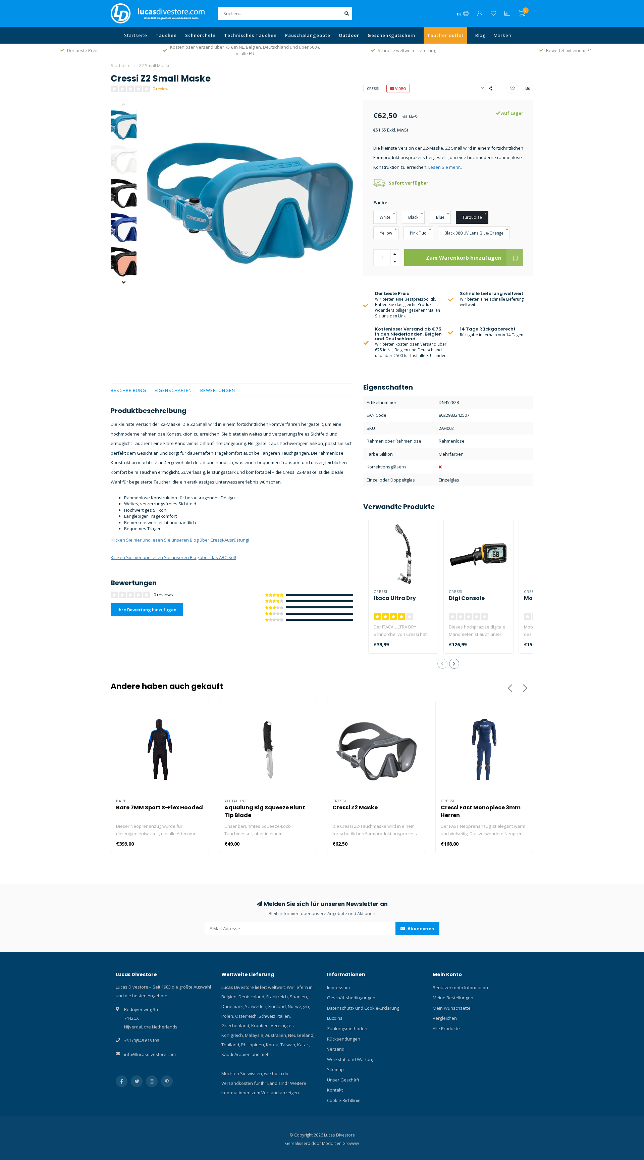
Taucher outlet (445, 35)
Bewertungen (217, 390)
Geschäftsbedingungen (351, 998)
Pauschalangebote (307, 35)
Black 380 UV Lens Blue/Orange (473, 233)
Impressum (338, 988)
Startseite (135, 35)
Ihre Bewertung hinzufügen (146, 610)
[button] (129, 105)
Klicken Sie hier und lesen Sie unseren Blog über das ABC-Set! (173, 557)
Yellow (386, 233)
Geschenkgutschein (391, 35)
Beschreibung (128, 390)
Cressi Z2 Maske (355, 807)
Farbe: (381, 202)
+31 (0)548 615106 (141, 1041)
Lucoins (334, 1018)
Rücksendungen (343, 1039)
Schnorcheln (200, 35)
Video (400, 88)
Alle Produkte (446, 1028)
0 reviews (162, 88)
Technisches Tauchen (250, 35)
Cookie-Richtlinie (344, 1100)
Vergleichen (445, 1018)
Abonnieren (420, 928)
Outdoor (349, 35)
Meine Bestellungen (453, 998)
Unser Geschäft (343, 1080)
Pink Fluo (418, 233)
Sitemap (335, 1069)
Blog (480, 35)
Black (413, 217)
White (385, 217)
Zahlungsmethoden (347, 1028)
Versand (335, 1049)
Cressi (373, 88)
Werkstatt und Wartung (350, 1059)
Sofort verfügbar (408, 183)
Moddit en (332, 1143)
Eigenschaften (173, 390)
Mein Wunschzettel (452, 1008)
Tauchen (166, 35)
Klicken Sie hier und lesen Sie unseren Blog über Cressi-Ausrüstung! (180, 540)
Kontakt (335, 1090)
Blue (440, 217)
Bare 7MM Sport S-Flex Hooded (159, 807)
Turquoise (472, 217)
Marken (503, 35)
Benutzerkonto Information (460, 988)
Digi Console (467, 598)
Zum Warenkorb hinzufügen (463, 257)
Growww (350, 1143)
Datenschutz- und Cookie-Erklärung (363, 1008)
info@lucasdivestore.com (150, 1054)
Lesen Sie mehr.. (445, 167)
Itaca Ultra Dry (395, 598)
